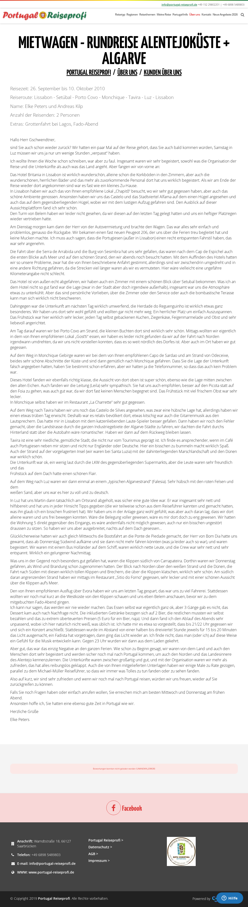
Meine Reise (164, 14)
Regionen (132, 14)
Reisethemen (147, 14)
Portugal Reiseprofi (89, 72)
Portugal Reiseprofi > (105, 840)
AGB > (93, 853)
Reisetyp (120, 14)
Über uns (194, 14)
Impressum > (99, 860)
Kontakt (206, 14)
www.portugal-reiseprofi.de (51, 872)
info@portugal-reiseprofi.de (179, 4)
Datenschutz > (100, 847)
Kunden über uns (163, 72)
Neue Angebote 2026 (225, 14)
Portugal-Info (180, 14)
